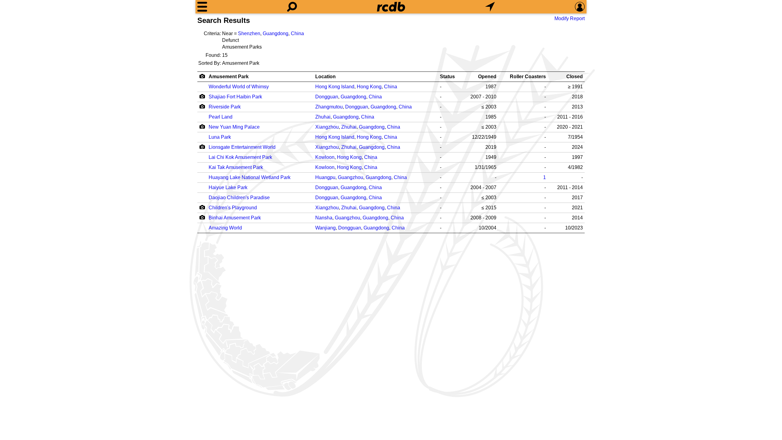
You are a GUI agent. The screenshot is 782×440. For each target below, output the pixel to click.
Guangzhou (350, 177)
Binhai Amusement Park (235, 217)
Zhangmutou (329, 106)
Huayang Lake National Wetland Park (250, 177)
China (297, 33)
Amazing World (225, 227)
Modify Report (569, 18)
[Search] (292, 7)
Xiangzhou (327, 127)
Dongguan (326, 96)
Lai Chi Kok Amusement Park (240, 157)
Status (447, 76)
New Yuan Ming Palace (234, 127)
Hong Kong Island (334, 86)
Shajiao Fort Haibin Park (235, 96)
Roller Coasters (528, 76)
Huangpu (325, 177)
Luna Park (220, 137)
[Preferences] (580, 7)
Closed (574, 76)
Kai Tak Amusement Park (236, 167)
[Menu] (202, 7)
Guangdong (275, 33)
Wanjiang (325, 227)
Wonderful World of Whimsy (239, 86)
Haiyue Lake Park (228, 187)
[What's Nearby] (490, 7)
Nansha (323, 217)
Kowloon (324, 157)
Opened (487, 76)
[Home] (391, 7)
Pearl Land (220, 116)
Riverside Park (225, 106)
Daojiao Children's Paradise (239, 197)
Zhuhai (323, 116)
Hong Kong (369, 86)
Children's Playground (233, 207)
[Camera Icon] (202, 96)
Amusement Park (229, 76)
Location (325, 76)
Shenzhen (249, 33)
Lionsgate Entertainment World (242, 147)
